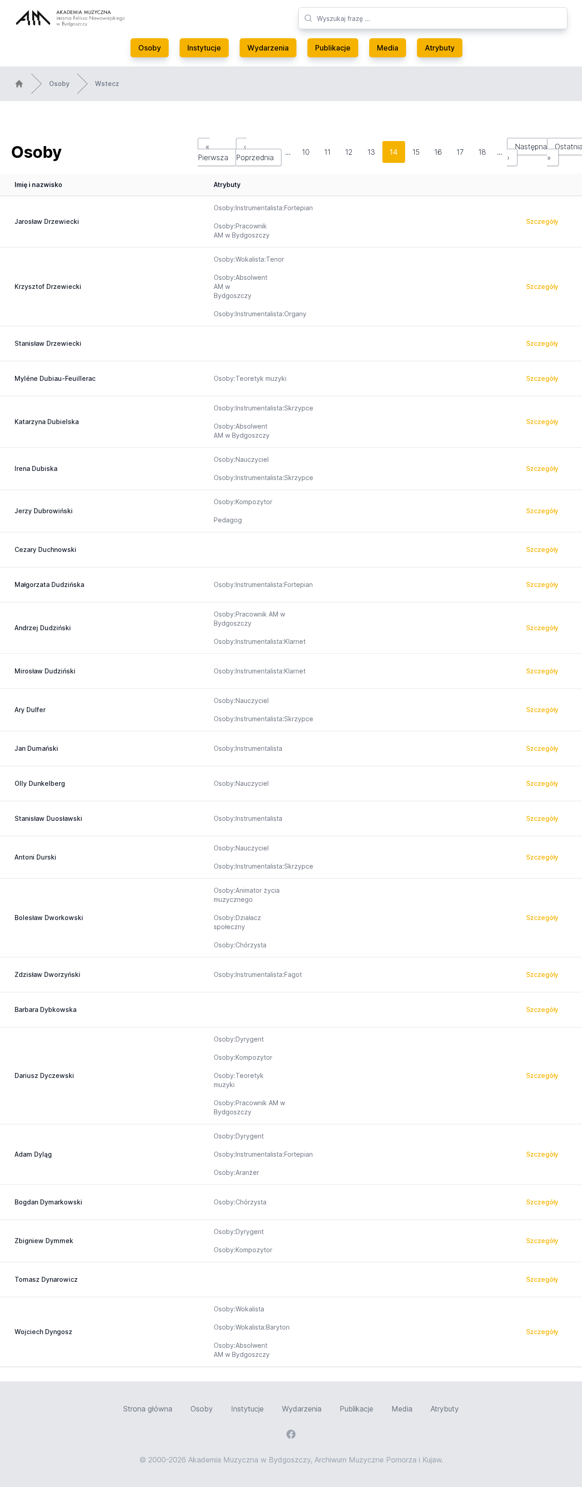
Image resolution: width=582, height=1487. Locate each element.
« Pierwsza (213, 152)
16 (438, 152)
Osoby (149, 47)
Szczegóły (542, 221)
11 (327, 152)
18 (482, 152)
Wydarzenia (268, 47)
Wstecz (107, 83)
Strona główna (147, 1408)
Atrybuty (440, 47)
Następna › (527, 152)
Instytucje (204, 47)
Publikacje (333, 47)
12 (349, 152)
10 (306, 152)
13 (371, 152)
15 (416, 152)
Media (387, 47)
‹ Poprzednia (255, 152)
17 (460, 152)
